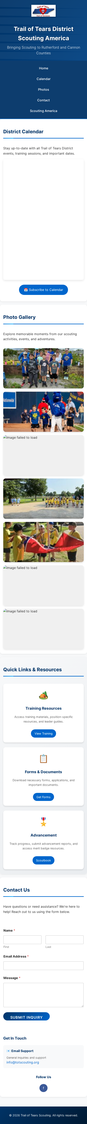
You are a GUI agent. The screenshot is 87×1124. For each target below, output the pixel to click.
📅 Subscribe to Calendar (43, 290)
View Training (44, 733)
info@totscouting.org (22, 1062)
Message (11, 978)
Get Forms (43, 797)
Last (48, 946)
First (6, 946)
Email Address (16, 956)
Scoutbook (43, 860)
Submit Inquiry (26, 1017)
